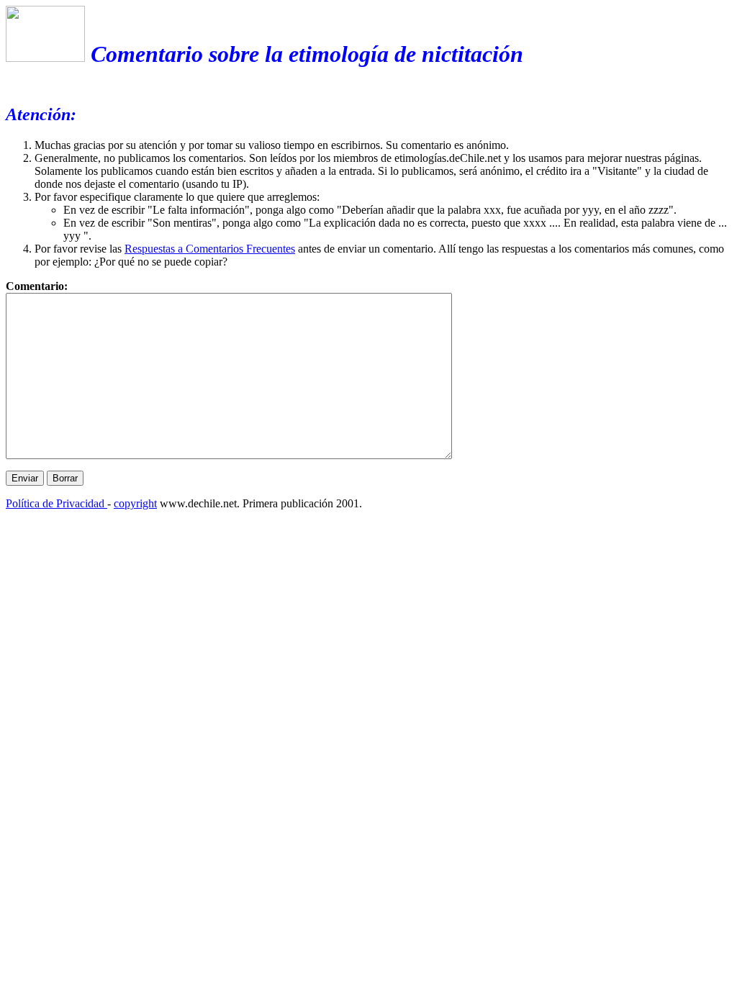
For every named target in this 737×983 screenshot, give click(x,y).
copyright (135, 503)
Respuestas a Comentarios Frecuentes (210, 249)
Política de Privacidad (56, 503)
